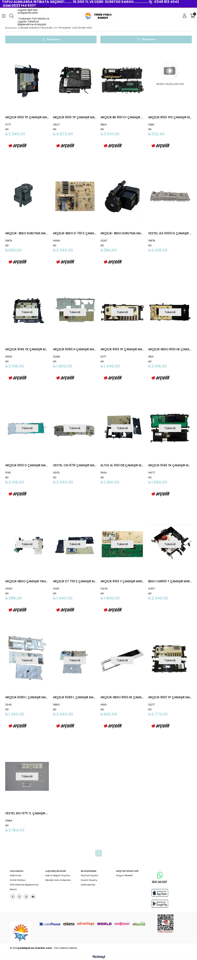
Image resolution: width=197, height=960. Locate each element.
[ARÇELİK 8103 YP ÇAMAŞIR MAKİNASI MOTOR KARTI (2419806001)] (75, 80)
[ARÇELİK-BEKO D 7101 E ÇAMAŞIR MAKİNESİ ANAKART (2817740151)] (75, 196)
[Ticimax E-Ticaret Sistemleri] (98, 957)
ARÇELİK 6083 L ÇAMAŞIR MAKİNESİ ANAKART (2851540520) (27, 697)
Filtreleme (148, 39)
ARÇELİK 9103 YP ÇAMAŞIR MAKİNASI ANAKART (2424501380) (170, 697)
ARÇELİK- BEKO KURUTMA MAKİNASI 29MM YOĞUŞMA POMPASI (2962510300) (27, 233)
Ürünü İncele (36, 101)
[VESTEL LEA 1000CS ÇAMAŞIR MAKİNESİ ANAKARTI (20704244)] (170, 196)
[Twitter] (19, 896)
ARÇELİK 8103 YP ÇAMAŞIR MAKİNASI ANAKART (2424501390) (122, 349)
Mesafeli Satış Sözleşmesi (58, 880)
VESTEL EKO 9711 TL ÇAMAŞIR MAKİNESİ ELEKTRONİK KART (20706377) (27, 813)
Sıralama (53, 39)
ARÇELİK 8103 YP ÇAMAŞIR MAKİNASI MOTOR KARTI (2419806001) (75, 117)
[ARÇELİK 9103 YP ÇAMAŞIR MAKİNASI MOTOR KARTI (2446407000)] (27, 80)
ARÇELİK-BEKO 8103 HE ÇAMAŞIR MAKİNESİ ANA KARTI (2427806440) (170, 349)
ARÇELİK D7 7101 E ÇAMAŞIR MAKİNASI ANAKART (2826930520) (75, 581)
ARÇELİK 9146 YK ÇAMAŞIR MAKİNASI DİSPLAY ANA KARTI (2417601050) (170, 465)
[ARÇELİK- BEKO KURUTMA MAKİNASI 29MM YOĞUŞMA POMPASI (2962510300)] (27, 196)
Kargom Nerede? (124, 875)
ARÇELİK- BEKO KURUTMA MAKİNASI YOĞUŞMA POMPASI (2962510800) (122, 233)
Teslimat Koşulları (89, 875)
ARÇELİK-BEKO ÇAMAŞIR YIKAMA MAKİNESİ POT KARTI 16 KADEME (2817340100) (27, 581)
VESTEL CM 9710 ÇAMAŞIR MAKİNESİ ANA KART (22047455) (75, 465)
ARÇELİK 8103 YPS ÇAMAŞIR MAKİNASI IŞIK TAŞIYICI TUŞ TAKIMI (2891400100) (170, 117)
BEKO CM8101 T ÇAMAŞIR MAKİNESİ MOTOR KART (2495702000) (170, 581)
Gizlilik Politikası (18, 880)
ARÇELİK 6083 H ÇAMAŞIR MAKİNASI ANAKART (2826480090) (75, 349)
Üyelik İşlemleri (88, 885)
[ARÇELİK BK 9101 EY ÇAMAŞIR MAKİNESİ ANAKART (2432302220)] (122, 80)
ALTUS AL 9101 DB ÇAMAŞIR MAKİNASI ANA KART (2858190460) (122, 465)
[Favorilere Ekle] (27, 101)
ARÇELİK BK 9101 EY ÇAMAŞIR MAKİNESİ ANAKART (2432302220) (122, 117)
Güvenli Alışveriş (89, 880)
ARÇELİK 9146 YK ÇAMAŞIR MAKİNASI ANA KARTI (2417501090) (27, 349)
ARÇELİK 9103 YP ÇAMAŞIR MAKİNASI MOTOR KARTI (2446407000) (27, 117)
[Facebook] (13, 896)
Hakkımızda (15, 875)
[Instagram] (26, 896)
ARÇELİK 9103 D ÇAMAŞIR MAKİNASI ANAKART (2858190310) (27, 465)
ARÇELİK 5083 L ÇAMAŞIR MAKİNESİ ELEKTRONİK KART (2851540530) (75, 697)
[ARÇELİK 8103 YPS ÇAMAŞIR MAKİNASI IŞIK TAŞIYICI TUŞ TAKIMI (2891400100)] (170, 80)
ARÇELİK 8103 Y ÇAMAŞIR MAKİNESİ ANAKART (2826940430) (122, 581)
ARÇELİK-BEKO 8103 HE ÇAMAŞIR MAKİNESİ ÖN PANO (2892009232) (122, 697)
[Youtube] (33, 896)
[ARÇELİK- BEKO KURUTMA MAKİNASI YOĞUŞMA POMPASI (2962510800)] (122, 196)
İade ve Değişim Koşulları (57, 875)
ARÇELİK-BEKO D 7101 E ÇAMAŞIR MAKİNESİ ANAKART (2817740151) (75, 233)
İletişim (13, 889)
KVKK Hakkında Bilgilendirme (24, 885)
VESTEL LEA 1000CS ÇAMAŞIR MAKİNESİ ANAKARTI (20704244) (170, 233)
